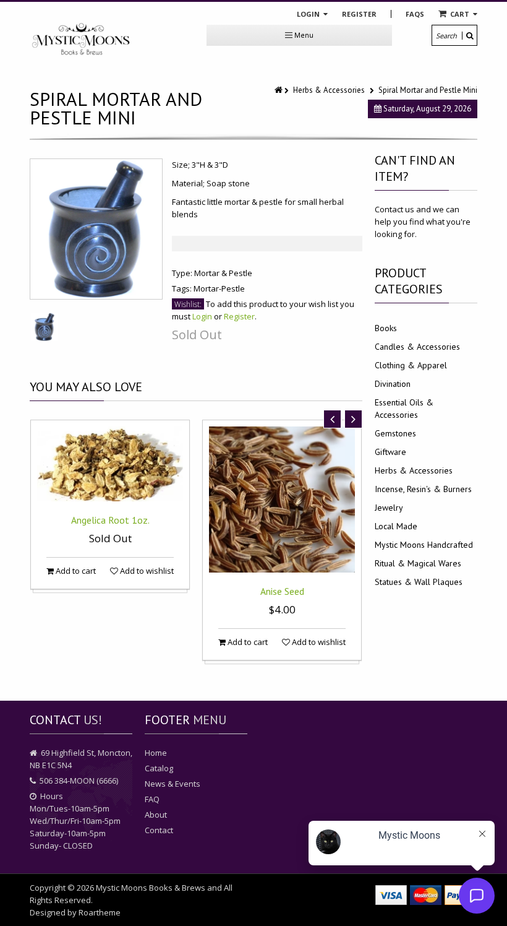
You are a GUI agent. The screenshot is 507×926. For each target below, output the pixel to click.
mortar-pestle (219, 288)
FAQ (152, 799)
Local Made (396, 526)
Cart (459, 14)
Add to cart (75, 570)
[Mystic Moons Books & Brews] (81, 39)
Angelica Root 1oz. (110, 520)
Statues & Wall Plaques (418, 581)
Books (386, 328)
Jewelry (389, 507)
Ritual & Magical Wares (418, 563)
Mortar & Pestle (223, 273)
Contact (159, 830)
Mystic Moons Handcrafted (424, 544)
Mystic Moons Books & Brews (150, 887)
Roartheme (100, 912)
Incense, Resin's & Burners (423, 489)
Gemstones (395, 433)
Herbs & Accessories (329, 90)
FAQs (415, 14)
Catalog (159, 768)
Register (359, 14)
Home (156, 752)
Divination (393, 383)
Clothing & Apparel (411, 365)
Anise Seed (282, 591)
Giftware (390, 451)
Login (309, 14)
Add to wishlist (146, 570)
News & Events (172, 783)
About (156, 814)
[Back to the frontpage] (279, 90)
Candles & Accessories (417, 346)
